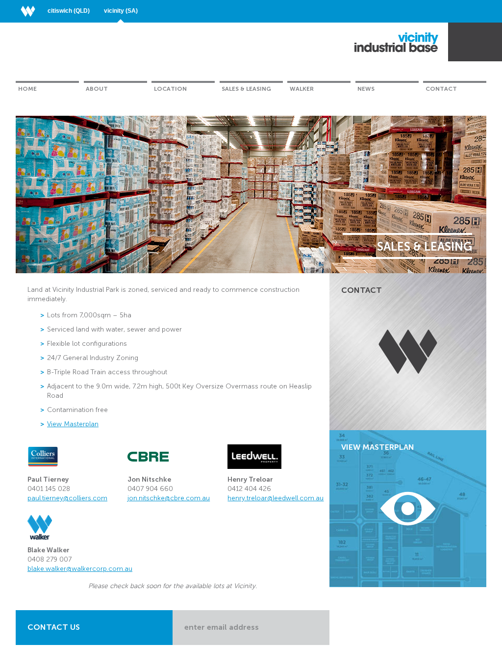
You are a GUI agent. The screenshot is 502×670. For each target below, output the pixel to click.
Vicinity (121, 10)
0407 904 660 (150, 489)
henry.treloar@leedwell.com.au (275, 498)
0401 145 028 (48, 489)
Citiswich (69, 10)
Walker (302, 88)
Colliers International (42, 456)
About (97, 88)
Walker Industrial (467, 42)
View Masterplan (73, 424)
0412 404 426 (249, 489)
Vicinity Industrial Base (396, 42)
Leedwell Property (254, 456)
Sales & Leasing (246, 88)
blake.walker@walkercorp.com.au (79, 569)
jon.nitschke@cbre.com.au (168, 498)
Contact (441, 88)
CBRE (148, 457)
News (366, 88)
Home (27, 88)
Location (170, 88)
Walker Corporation (31, 10)
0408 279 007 (49, 559)
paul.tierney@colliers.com (67, 498)
